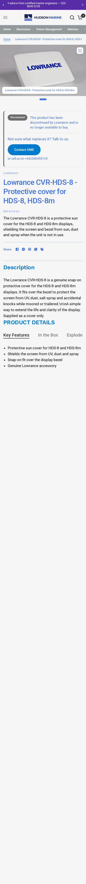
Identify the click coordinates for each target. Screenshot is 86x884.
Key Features (16, 335)
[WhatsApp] (35, 249)
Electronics (24, 29)
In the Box (48, 335)
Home (7, 29)
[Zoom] (80, 50)
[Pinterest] (29, 249)
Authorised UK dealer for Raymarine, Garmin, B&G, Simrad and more (50, 5)
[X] (23, 249)
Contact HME (24, 150)
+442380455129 (36, 158)
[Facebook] (17, 249)
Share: (7, 249)
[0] (79, 17)
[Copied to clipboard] (42, 249)
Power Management (49, 29)
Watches (73, 29)
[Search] (72, 17)
